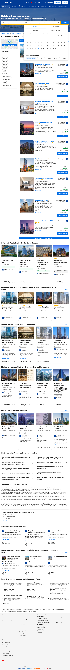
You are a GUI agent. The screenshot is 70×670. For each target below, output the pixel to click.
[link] (9, 58)
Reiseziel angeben (8, 21)
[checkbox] (44, 35)
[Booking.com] (7, 2)
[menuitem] (5, 6)
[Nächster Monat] (65, 30)
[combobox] (12, 23)
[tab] (35, 26)
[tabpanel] (46, 44)
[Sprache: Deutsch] (31, 2)
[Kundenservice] (35, 2)
